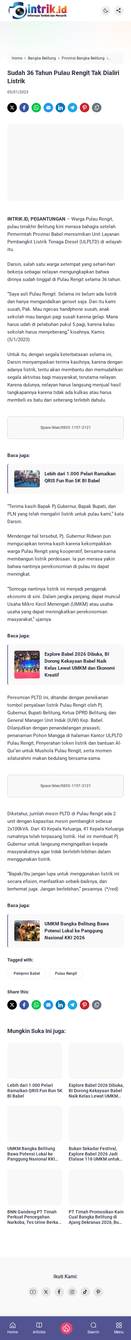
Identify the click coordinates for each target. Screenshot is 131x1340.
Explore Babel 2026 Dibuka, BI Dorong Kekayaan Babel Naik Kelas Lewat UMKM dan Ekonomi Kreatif (80, 664)
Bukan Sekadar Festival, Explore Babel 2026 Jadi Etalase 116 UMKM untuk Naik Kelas (94, 1154)
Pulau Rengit (66, 973)
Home (12, 1332)
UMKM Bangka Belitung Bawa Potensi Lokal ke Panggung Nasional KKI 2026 (77, 931)
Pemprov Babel (27, 973)
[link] (12, 107)
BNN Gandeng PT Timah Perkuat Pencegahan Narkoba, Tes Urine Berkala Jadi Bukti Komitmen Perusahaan (34, 1217)
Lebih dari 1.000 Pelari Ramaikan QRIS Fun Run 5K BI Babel (80, 477)
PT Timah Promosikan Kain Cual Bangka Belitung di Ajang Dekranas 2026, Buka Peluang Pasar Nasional (96, 1217)
